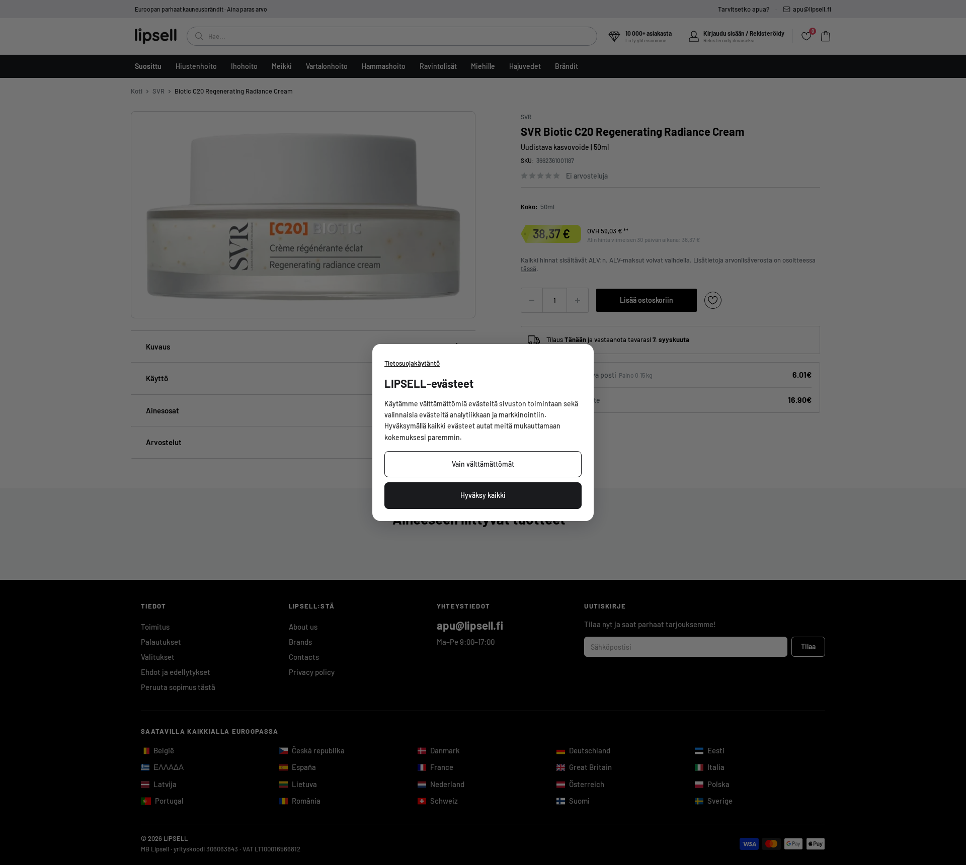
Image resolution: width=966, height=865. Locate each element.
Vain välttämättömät (483, 464)
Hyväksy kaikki (483, 495)
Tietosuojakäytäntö (412, 363)
